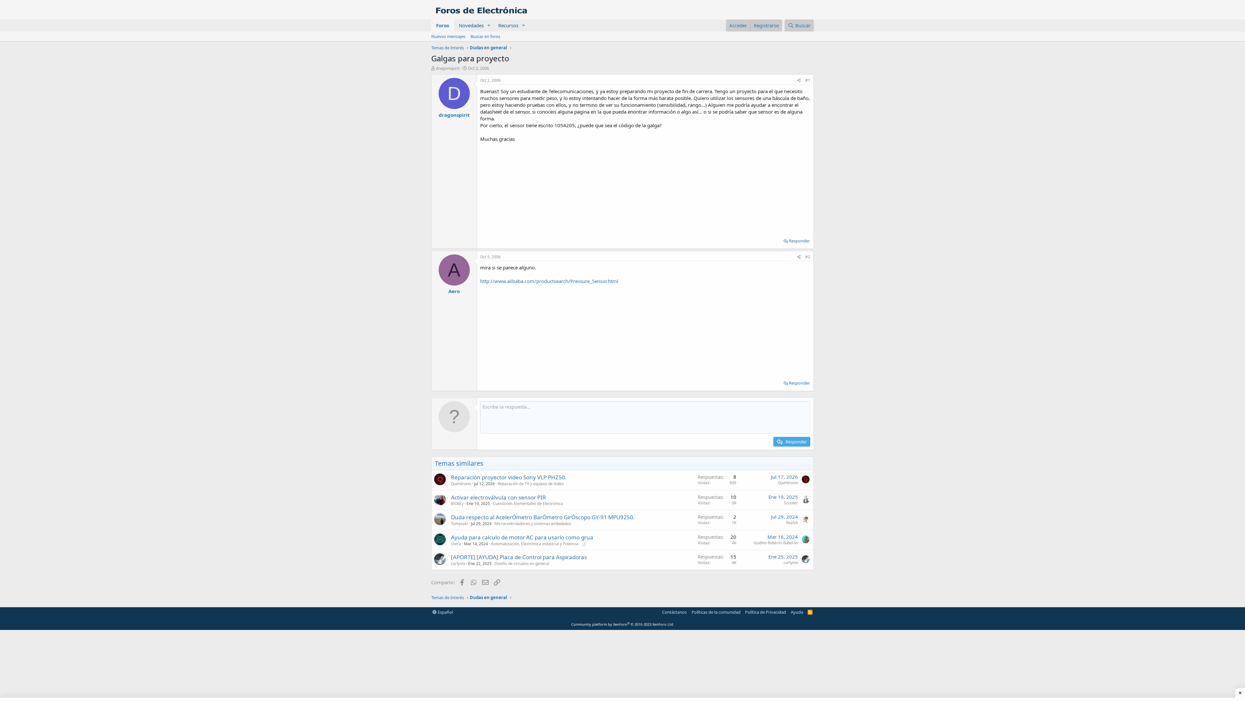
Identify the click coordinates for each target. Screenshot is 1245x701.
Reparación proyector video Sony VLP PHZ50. (509, 477)
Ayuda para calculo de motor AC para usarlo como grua (522, 537)
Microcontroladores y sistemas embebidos (532, 523)
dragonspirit (448, 68)
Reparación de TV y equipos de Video (531, 483)
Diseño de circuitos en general (521, 563)
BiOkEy (457, 503)
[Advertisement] (645, 187)
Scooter (791, 503)
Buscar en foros (485, 36)
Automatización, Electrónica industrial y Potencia (534, 544)
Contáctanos (674, 612)
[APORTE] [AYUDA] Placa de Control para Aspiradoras (519, 557)
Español (445, 612)
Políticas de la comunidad (716, 612)
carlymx (458, 563)
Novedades (471, 25)
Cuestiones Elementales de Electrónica (528, 503)
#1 (807, 80)
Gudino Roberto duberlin (776, 543)
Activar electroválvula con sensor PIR (498, 497)
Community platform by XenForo (622, 624)
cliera (456, 544)
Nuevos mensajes (448, 36)
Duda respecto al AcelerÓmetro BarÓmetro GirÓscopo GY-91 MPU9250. (543, 517)
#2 (807, 257)
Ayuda (797, 612)
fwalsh (792, 522)
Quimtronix (461, 483)
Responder (799, 241)
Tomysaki (459, 523)
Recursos (508, 25)
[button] (488, 25)
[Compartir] (799, 80)
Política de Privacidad (765, 612)
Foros (442, 25)
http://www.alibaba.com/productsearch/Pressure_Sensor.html (549, 281)
